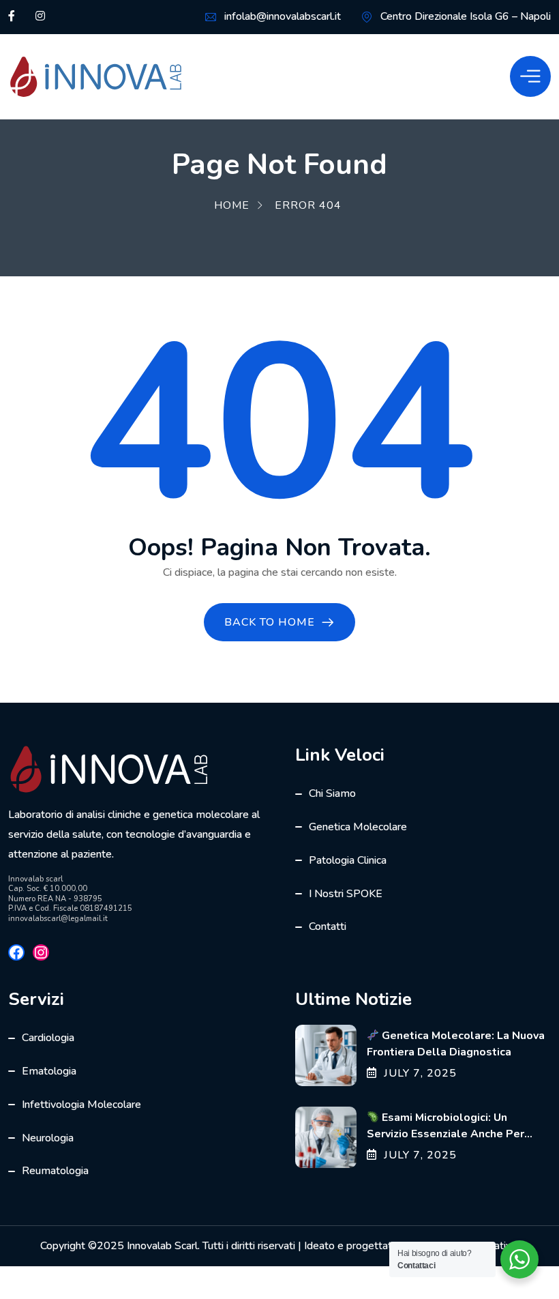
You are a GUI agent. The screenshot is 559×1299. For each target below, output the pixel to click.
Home (232, 205)
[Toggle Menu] (530, 76)
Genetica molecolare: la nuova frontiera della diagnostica (456, 1044)
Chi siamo (332, 793)
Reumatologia (55, 1170)
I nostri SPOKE (345, 893)
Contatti (327, 926)
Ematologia (49, 1071)
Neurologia (48, 1137)
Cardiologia (48, 1037)
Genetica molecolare (358, 826)
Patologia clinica (348, 860)
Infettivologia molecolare (81, 1104)
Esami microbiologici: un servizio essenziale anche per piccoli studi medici (445, 1134)
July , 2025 (420, 1073)
